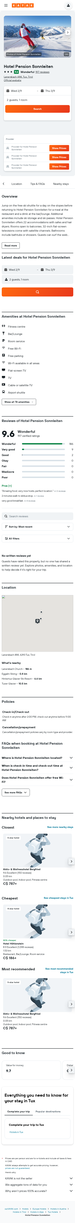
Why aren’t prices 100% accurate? (26, 1191)
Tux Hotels (53, 1212)
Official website (12, 80)
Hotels (25, 1208)
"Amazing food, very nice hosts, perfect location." (34, 490)
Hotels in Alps (37, 1212)
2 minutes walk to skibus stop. (23, 495)
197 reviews (42, 72)
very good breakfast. (18, 500)
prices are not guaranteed (17, 1168)
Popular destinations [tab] (48, 1111)
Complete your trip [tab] (18, 1111)
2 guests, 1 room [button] (17, 100)
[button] (6, 5)
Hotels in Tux (16, 1132)
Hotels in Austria (58, 1208)
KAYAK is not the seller (18, 1178)
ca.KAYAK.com (11, 1208)
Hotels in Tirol (19, 1212)
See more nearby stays (60, 827)
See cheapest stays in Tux (58, 897)
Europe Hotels (39, 1208)
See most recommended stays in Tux (59, 970)
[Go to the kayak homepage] (23, 5)
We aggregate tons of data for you (26, 1184)
